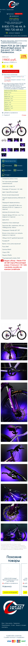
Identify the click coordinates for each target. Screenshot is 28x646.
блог (19, 35)
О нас (13, 625)
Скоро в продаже (10, 592)
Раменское (10, 9)
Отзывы (24, 115)
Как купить (13, 35)
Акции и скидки (21, 625)
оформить (18, 13)
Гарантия (7, 35)
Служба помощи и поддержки (14, 637)
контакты (24, 35)
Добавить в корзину (10, 71)
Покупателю (6, 625)
